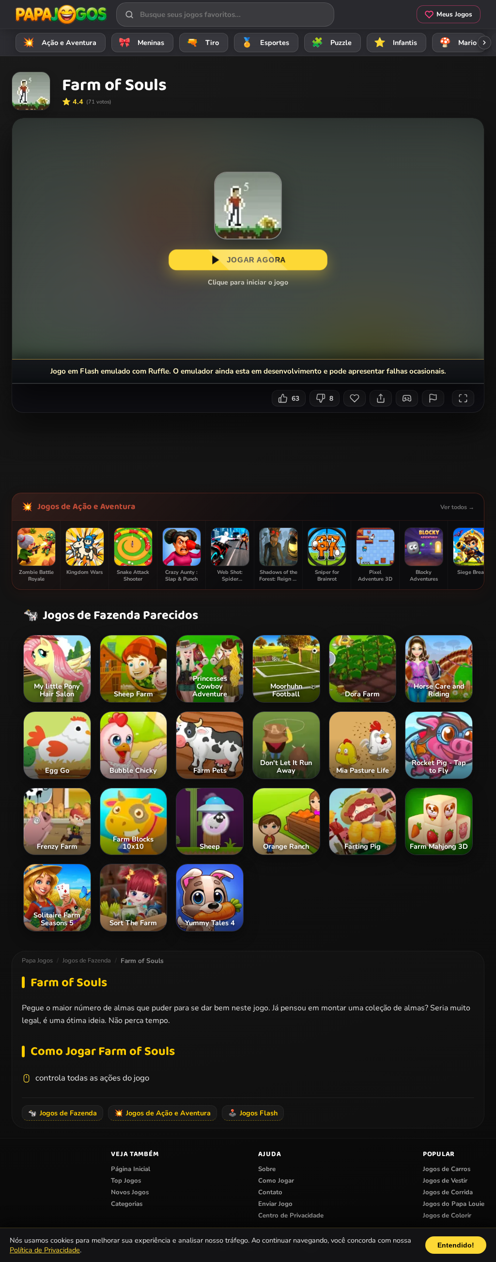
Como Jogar (276, 1180)
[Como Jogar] (407, 398)
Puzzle (331, 42)
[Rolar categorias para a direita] (484, 42)
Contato (270, 1192)
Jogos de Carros (446, 1169)
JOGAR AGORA (256, 260)
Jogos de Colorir (447, 1215)
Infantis (396, 42)
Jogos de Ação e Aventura (86, 506)
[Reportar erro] (433, 398)
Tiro (202, 42)
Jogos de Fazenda (86, 960)
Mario (458, 42)
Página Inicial (130, 1169)
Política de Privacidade (45, 1250)
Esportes (265, 42)
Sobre (267, 1169)
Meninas (142, 42)
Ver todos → (457, 507)
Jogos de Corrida (448, 1192)
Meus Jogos (454, 14)
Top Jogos (126, 1180)
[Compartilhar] (381, 398)
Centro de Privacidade (291, 1215)
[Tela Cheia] (463, 398)
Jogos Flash (253, 1113)
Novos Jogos (130, 1192)
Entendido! (455, 1245)
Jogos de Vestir (445, 1180)
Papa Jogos (37, 960)
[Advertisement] (249, 449)
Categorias (126, 1204)
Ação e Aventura (60, 42)
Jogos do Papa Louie (453, 1204)
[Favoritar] (354, 398)
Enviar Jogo (275, 1204)
